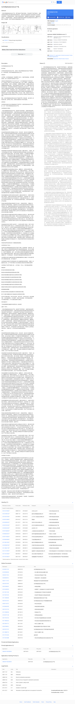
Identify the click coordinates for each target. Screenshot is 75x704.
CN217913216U (5, 617)
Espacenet (56, 58)
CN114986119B (5, 548)
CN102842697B (5, 606)
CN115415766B (5, 553)
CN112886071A (5, 632)
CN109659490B (5, 539)
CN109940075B (5, 545)
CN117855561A (5, 620)
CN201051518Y (5, 583)
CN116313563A (5, 556)
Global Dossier (61, 58)
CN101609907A (5, 589)
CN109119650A (5, 536)
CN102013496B (5, 519)
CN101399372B (5, 513)
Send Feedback (27, 702)
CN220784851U (5, 626)
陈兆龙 (52, 23)
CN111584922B (5, 597)
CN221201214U (5, 609)
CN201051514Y (5, 629)
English (56, 20)
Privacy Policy (49, 702)
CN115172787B (5, 550)
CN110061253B (5, 542)
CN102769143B (5, 525)
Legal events (58, 55)
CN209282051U (5, 577)
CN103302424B (5, 528)
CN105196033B (5, 530)
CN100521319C (5, 569)
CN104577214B (5, 615)
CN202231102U (5, 575)
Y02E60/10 (6, 40)
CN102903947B (5, 522)
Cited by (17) (52, 55)
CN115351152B (5, 592)
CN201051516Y (5, 600)
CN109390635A (5, 572)
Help (55, 702)
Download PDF (52, 17)
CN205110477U (5, 603)
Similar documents (65, 55)
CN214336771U (5, 623)
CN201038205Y (5, 586)
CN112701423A (5, 635)
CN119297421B (5, 595)
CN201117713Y (5, 580)
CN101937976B (5, 516)
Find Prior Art (61, 17)
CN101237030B (5, 510)
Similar (68, 17)
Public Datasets (36, 702)
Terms (42, 702)
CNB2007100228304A (7, 651)
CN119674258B (5, 637)
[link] (12, 40)
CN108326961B (5, 533)
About (21, 702)
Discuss (67, 58)
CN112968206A (5, 612)
